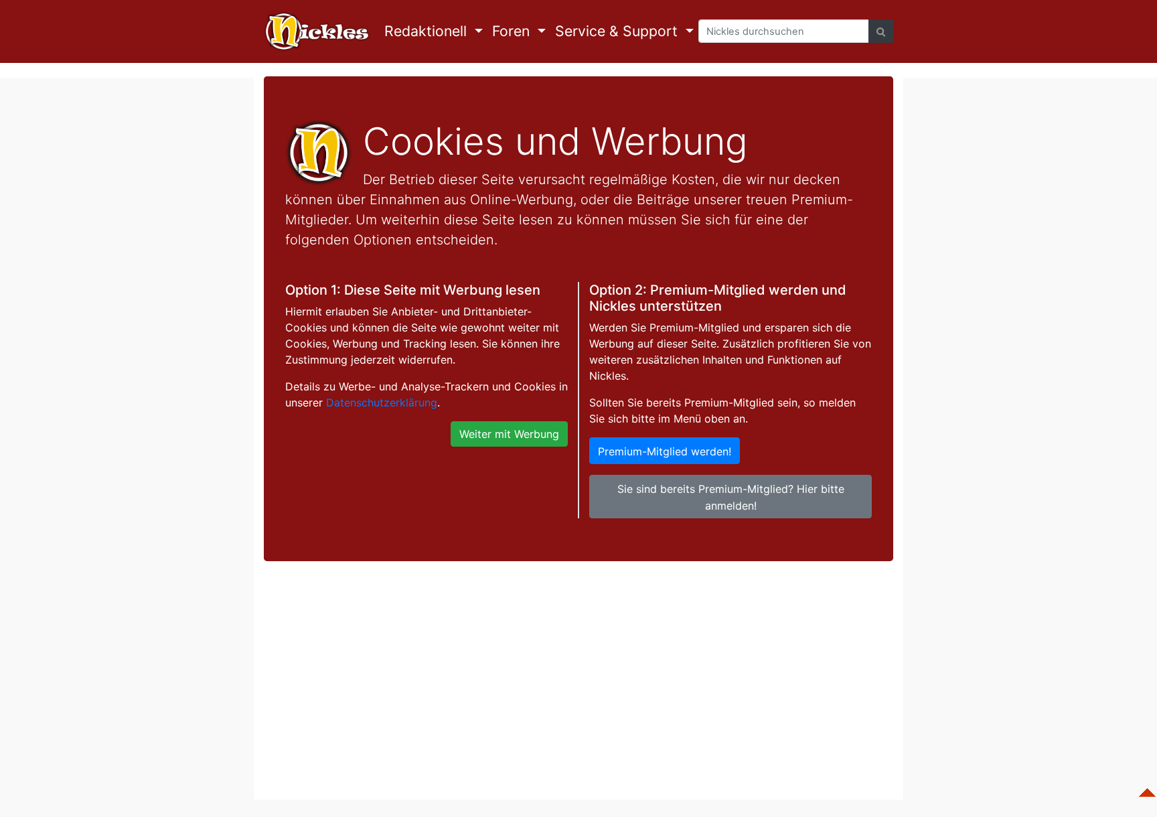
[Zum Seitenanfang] (1147, 786)
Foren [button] (513, 31)
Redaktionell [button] (427, 31)
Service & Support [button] (618, 31)
